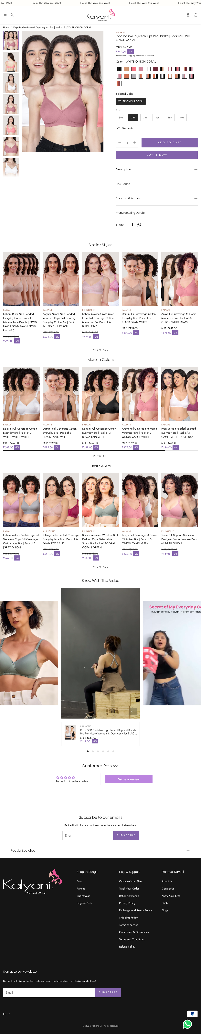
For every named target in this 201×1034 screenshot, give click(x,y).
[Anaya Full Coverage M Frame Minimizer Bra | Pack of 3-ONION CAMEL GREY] (140, 500)
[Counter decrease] (119, 142)
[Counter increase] (134, 142)
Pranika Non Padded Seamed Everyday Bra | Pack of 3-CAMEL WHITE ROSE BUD (178, 433)
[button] (5, 15)
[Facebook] (132, 224)
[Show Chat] (188, 1024)
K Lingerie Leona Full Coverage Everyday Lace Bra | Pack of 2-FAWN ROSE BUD (61, 539)
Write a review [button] (129, 779)
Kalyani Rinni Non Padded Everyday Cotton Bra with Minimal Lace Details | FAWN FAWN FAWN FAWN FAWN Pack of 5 (20, 322)
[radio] (119, 69)
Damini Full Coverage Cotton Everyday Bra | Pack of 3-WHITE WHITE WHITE (20, 433)
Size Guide (127, 128)
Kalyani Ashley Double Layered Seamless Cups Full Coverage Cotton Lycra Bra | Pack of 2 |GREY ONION (21, 541)
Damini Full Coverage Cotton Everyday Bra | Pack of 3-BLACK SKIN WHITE (99, 433)
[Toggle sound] (133, 711)
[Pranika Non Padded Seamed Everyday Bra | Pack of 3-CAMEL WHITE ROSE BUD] (179, 394)
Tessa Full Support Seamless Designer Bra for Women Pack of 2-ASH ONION (179, 539)
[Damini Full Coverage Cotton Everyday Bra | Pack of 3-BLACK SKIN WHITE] (100, 394)
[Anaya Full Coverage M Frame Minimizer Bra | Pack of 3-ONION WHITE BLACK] (179, 279)
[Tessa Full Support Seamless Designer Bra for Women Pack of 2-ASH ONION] (179, 500)
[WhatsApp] (139, 224)
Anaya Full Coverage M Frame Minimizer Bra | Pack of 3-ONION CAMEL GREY (139, 539)
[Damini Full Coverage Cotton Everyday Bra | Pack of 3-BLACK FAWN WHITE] (140, 279)
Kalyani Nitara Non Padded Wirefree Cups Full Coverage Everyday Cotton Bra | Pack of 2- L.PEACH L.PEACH (60, 320)
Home (6, 27)
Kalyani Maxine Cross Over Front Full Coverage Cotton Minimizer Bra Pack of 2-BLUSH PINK (98, 320)
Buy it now (157, 155)
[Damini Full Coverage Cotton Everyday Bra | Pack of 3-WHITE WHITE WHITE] (21, 394)
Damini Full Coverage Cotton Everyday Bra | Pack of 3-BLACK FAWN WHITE (139, 318)
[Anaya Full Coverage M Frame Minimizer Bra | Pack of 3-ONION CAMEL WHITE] (140, 394)
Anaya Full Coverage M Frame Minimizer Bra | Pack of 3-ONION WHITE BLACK (178, 318)
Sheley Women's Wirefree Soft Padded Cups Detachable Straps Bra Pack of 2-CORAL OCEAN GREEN (100, 541)
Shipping (131, 55)
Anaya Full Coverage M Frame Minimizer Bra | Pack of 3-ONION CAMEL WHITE (139, 433)
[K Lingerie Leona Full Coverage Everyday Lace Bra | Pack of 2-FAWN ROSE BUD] (61, 500)
